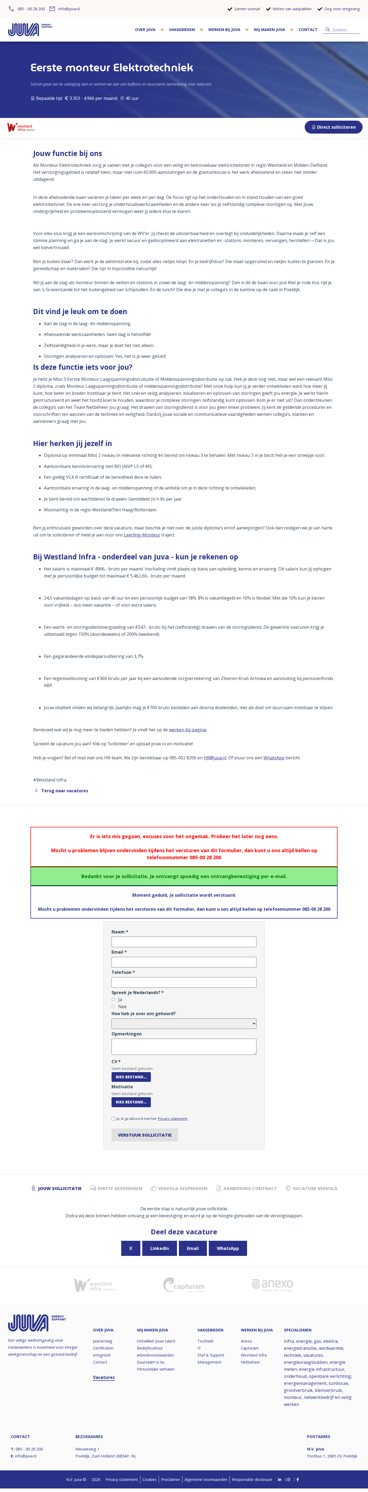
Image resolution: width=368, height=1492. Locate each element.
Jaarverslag (102, 1341)
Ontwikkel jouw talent (156, 1341)
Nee (122, 1006)
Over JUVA (145, 29)
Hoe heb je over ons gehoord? (144, 1013)
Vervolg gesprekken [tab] (182, 1188)
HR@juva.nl (215, 758)
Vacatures (104, 1377)
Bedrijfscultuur (150, 1348)
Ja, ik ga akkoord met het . (152, 1118)
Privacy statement (172, 1118)
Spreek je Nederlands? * (138, 992)
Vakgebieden (182, 29)
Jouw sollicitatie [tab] (60, 1188)
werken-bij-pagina (187, 730)
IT (199, 1348)
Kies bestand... (131, 1076)
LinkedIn (159, 1248)
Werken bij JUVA (224, 29)
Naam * (120, 932)
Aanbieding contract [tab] (250, 1188)
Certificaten (103, 1348)
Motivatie (122, 1087)
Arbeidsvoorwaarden (155, 1355)
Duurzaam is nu (150, 1362)
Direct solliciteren (336, 127)
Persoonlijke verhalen (155, 1369)
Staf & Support (210, 1355)
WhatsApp (273, 758)
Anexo (246, 1341)
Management (209, 1362)
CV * (116, 1061)
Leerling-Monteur (142, 535)
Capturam (250, 1348)
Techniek (205, 1341)
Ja (119, 999)
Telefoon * (123, 972)
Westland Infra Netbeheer (254, 1358)
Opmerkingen (127, 1034)
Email (193, 1248)
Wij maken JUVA (269, 29)
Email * (119, 952)
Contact (308, 29)
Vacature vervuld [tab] (315, 1188)
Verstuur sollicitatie (145, 1135)
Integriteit (102, 1355)
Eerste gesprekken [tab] (120, 1188)
